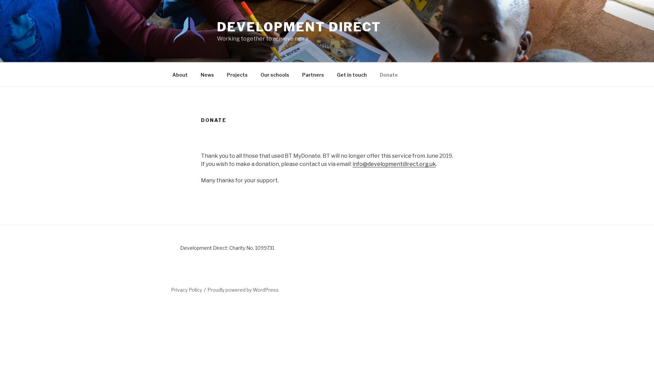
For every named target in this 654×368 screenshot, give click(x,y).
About (180, 75)
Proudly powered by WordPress (243, 290)
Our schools (275, 75)
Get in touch (352, 75)
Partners (313, 75)
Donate (389, 75)
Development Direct (299, 26)
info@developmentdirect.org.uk (394, 164)
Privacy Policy (186, 290)
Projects (237, 75)
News (207, 75)
